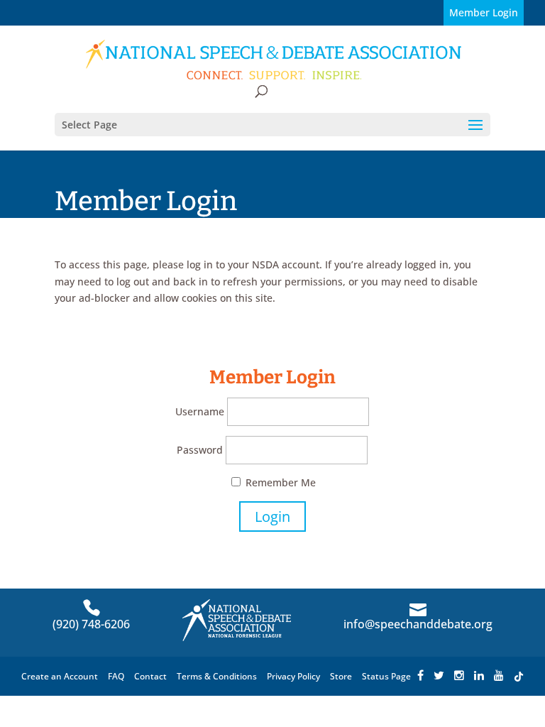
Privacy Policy (293, 676)
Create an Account (59, 676)
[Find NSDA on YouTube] (499, 676)
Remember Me (279, 482)
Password (200, 450)
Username (199, 411)
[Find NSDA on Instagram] (459, 676)
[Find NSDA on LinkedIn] (479, 676)
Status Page (386, 676)
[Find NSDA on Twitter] (439, 676)
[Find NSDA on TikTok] (519, 676)
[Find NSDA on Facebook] (420, 676)
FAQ (116, 676)
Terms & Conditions (217, 676)
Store (341, 676)
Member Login (483, 12)
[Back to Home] (274, 60)
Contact (150, 676)
